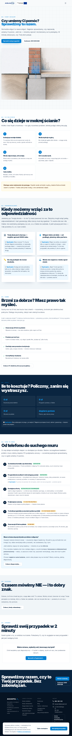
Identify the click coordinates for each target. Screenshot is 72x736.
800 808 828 (58, 701)
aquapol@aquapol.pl (60, 704)
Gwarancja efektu (27, 708)
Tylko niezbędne (42, 728)
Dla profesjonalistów (43, 712)
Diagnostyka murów (27, 706)
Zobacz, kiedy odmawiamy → (12, 607)
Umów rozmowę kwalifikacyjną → (58, 718)
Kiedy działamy (26, 701)
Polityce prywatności (24, 731)
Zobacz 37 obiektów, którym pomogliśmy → (17, 366)
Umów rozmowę (62, 678)
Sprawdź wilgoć (26, 710)
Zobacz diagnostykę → (12, 564)
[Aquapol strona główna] (10, 3)
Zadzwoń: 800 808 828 (32, 41)
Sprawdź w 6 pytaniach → (36, 658)
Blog (38, 703)
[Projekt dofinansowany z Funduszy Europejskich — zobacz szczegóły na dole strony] (21, 3)
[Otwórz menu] (65, 3)
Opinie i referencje (42, 706)
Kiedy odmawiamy (27, 703)
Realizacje (40, 701)
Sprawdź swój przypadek (11, 41)
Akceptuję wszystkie (59, 728)
